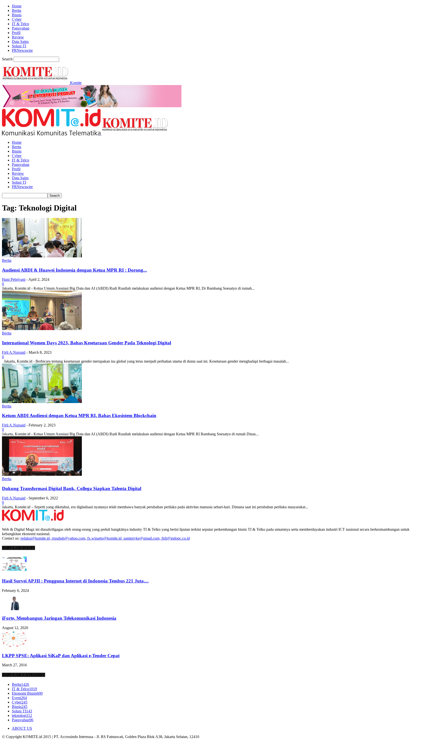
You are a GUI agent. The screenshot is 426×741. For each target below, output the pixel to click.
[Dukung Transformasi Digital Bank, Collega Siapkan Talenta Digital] (42, 474)
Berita (16, 10)
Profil (16, 33)
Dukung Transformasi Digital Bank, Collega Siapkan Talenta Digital (71, 488)
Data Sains (20, 41)
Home (16, 6)
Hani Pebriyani (13, 279)
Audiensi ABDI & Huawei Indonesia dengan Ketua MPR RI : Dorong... (74, 270)
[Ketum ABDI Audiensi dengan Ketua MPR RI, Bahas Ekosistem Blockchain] (42, 402)
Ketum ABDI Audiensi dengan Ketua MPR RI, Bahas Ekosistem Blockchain (79, 415)
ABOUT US (22, 728)
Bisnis (16, 15)
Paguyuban (20, 28)
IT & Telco (20, 24)
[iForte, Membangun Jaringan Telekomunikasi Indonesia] (14, 609)
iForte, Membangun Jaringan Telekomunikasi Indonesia (59, 618)
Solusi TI (19, 46)
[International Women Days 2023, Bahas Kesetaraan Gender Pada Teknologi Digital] (42, 329)
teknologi (22, 715)
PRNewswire (22, 50)
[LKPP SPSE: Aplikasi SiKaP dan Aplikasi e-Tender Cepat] (14, 646)
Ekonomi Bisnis (27, 693)
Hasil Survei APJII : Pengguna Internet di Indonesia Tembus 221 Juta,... (75, 580)
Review (18, 37)
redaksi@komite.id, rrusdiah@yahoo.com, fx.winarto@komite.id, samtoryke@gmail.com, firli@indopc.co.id (105, 538)
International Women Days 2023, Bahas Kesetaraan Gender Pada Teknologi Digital (86, 342)
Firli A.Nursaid (13, 352)
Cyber (16, 19)
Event (19, 698)
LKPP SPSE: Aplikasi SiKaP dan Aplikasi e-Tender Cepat (61, 655)
